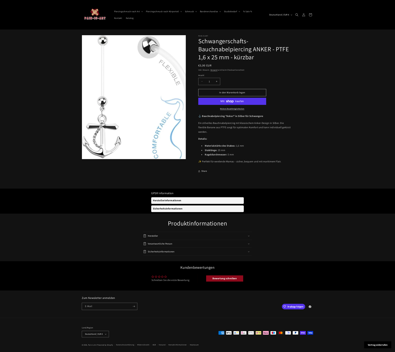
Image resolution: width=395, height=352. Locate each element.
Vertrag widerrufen (378, 344)
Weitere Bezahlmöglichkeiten (232, 108)
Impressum (194, 345)
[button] (128, 11)
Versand (214, 70)
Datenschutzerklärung (125, 345)
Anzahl (201, 75)
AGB (154, 345)
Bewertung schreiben (224, 278)
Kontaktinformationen (177, 345)
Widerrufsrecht (143, 345)
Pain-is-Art (92, 345)
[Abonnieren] (133, 306)
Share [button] (204, 171)
